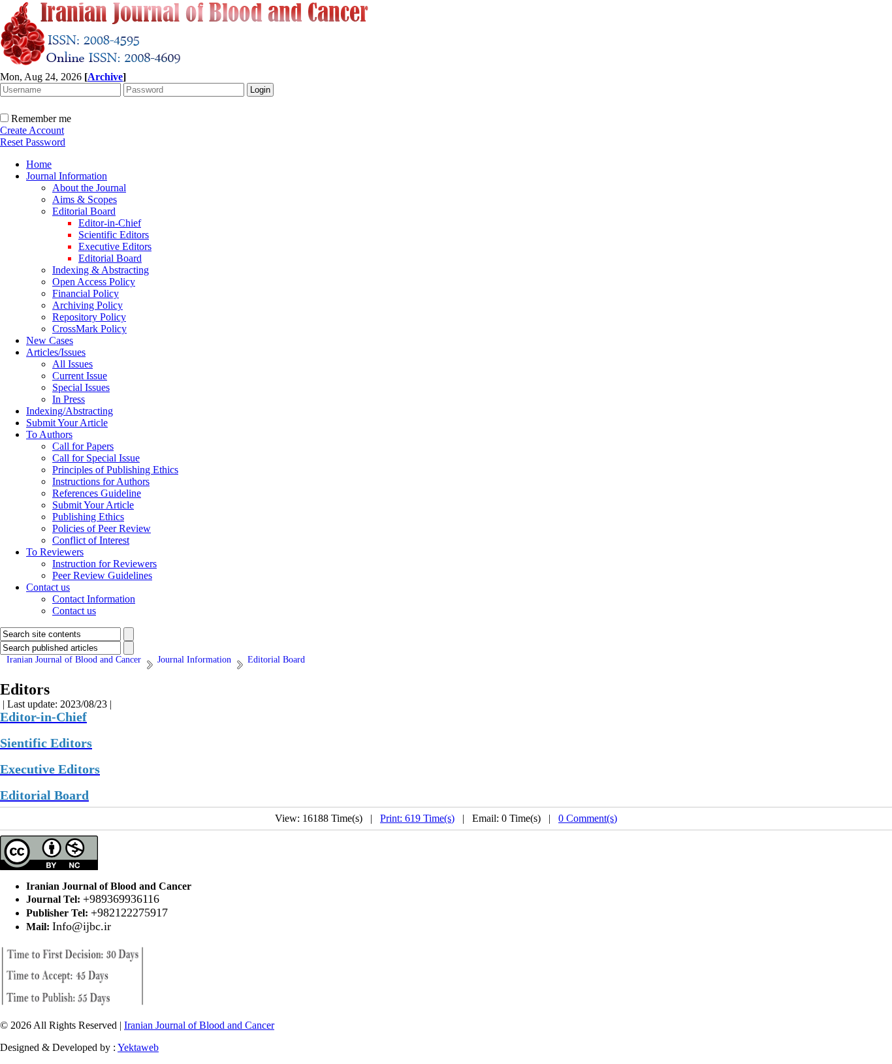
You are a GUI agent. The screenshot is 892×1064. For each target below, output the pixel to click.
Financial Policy (85, 293)
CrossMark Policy (89, 328)
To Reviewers (55, 551)
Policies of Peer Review (101, 528)
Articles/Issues (56, 352)
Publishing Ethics (88, 516)
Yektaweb (138, 1047)
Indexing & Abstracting (100, 269)
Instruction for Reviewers (104, 563)
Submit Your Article (67, 422)
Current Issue (79, 375)
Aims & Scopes (84, 199)
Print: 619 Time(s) (417, 818)
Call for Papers (83, 446)
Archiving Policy (87, 305)
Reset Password (32, 142)
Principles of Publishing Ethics (115, 469)
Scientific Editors (113, 234)
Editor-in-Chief (109, 222)
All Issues (72, 363)
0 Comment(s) (587, 818)
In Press (68, 399)
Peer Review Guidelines (102, 575)
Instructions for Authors (101, 481)
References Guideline (96, 493)
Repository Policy (89, 316)
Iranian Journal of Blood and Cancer (199, 1025)
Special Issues (81, 387)
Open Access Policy (93, 281)
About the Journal (89, 187)
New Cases (49, 340)
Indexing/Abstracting (69, 410)
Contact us (48, 587)
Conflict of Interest (90, 540)
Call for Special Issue (96, 457)
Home (39, 164)
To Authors (49, 434)
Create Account (32, 130)
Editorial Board (84, 211)
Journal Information (66, 175)
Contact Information (93, 598)
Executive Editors (114, 246)
